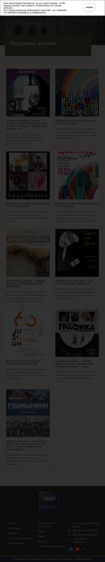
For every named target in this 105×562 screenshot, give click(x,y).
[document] (52, 281)
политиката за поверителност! (32, 12)
